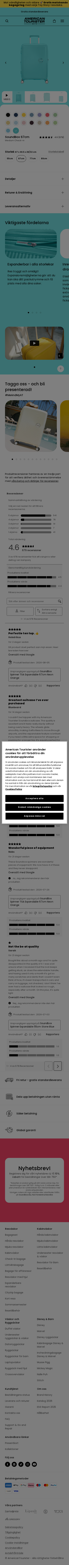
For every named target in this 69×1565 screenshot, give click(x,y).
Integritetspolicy (42, 786)
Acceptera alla (34, 798)
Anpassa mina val (34, 816)
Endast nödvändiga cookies (34, 807)
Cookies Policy (13, 789)
